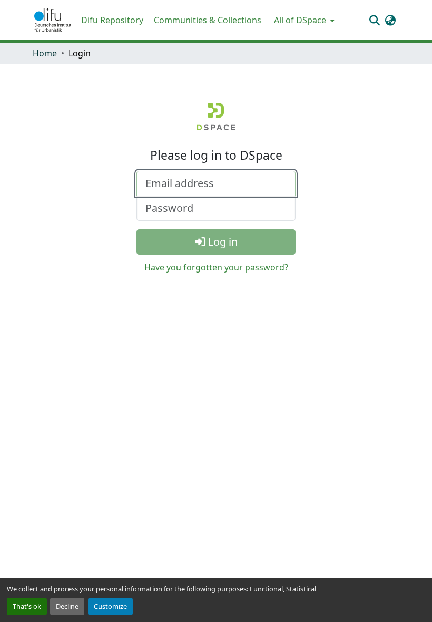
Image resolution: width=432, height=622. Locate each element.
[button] (53, 20)
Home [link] (45, 53)
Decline (67, 606)
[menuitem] (303, 20)
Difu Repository (112, 20)
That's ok (27, 606)
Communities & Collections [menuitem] (207, 20)
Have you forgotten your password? (216, 267)
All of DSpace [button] (300, 20)
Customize (110, 606)
